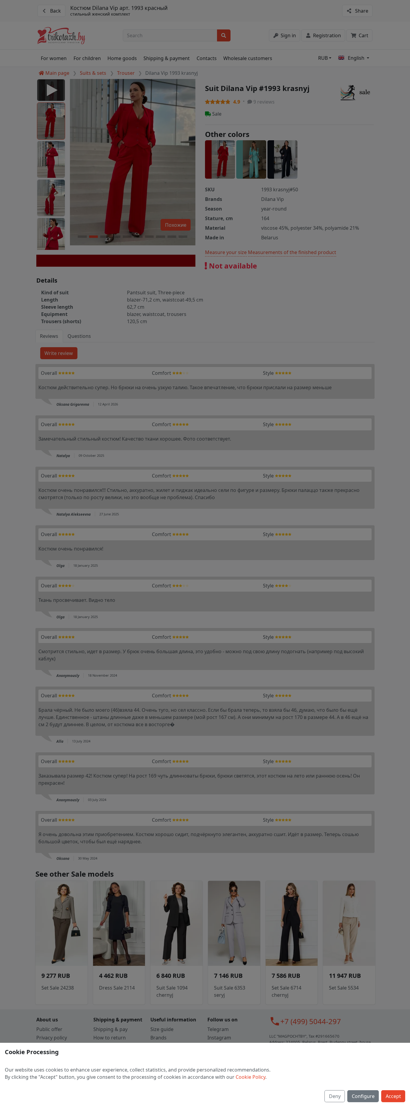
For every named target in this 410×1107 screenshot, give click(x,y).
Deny (335, 1096)
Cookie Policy (250, 1077)
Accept (393, 1096)
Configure (363, 1096)
